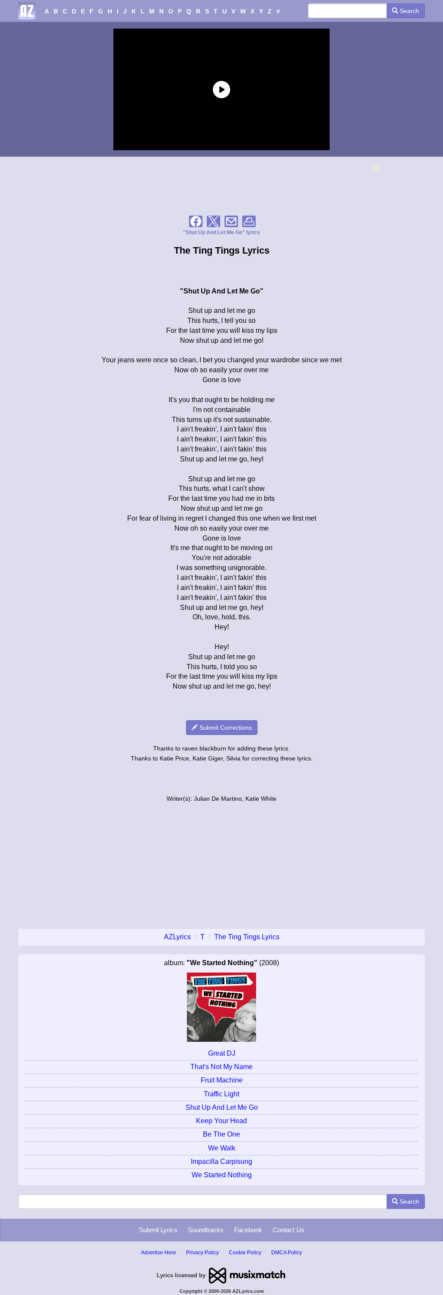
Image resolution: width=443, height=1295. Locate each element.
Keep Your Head (221, 1120)
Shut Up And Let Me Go (222, 1107)
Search (408, 10)
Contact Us (289, 1230)
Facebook (248, 1230)
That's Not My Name (221, 1066)
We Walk (221, 1148)
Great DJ (221, 1053)
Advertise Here (158, 1253)
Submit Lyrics (158, 1230)
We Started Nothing (222, 1175)
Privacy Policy (202, 1253)
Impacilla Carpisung (221, 1161)
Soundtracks (206, 1230)
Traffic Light (221, 1094)
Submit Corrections (225, 727)
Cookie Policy (245, 1253)
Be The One (221, 1134)
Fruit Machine (222, 1080)
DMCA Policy (286, 1253)
